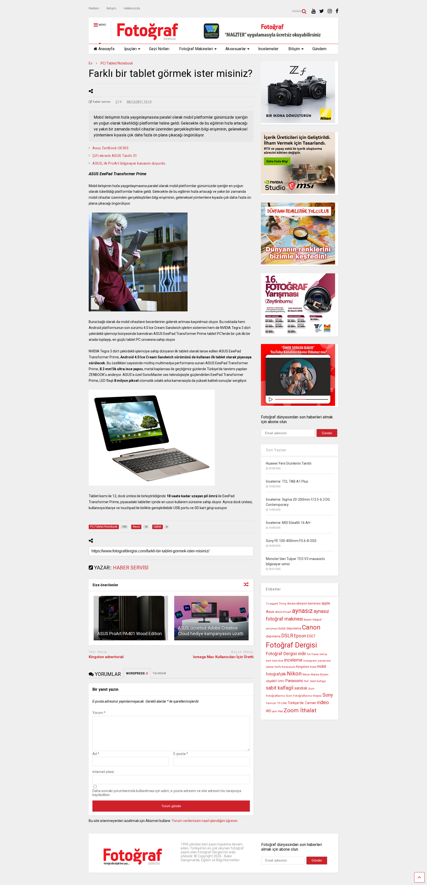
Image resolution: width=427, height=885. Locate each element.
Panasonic (294, 680)
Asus (270, 611)
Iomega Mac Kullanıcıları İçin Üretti (223, 657)
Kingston (302, 667)
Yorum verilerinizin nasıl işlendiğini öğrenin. (205, 821)
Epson (300, 635)
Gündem (319, 48)
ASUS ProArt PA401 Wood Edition (129, 633)
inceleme (293, 660)
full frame (313, 654)
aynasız (302, 610)
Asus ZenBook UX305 (110, 148)
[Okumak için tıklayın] (131, 618)
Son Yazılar (276, 450)
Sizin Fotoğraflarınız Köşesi (304, 695)
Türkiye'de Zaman (302, 703)
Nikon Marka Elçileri (315, 674)
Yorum (99, 713)
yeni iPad (277, 711)
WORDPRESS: (137, 673)
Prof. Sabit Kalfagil (315, 681)
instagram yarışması (317, 660)
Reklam (94, 8)
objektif (271, 681)
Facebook (160, 673)
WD (268, 711)
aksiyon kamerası (308, 603)
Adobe (291, 603)
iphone (270, 667)
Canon (311, 627)
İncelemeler (268, 48)
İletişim (111, 8)
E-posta (180, 754)
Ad (95, 754)
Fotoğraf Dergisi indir (286, 653)
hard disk (277, 660)
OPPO (281, 681)
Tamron (271, 703)
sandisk (300, 688)
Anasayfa (106, 48)
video (323, 702)
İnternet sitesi (103, 772)
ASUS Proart (283, 612)
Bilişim (294, 48)
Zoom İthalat (300, 710)
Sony (327, 695)
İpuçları (130, 48)
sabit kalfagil (279, 688)
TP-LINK (282, 703)
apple (325, 603)
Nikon (294, 673)
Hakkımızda (132, 8)
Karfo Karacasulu (285, 667)
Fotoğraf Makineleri (196, 48)
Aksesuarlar (235, 48)
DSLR (287, 636)
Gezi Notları (159, 48)
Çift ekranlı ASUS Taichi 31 (114, 156)
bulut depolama (289, 628)
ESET (311, 636)
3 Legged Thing (276, 603)
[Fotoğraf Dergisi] (145, 40)
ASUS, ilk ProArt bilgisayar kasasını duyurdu (128, 163)
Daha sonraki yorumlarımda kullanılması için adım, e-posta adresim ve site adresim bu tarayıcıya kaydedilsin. (166, 793)
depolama (273, 636)
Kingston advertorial (106, 657)
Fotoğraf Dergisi (291, 645)
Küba (313, 667)
